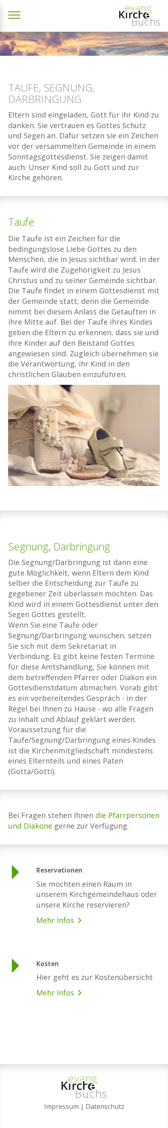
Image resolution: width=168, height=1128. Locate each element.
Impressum (61, 1106)
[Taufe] (84, 442)
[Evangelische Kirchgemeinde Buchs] (139, 16)
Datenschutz (105, 1106)
